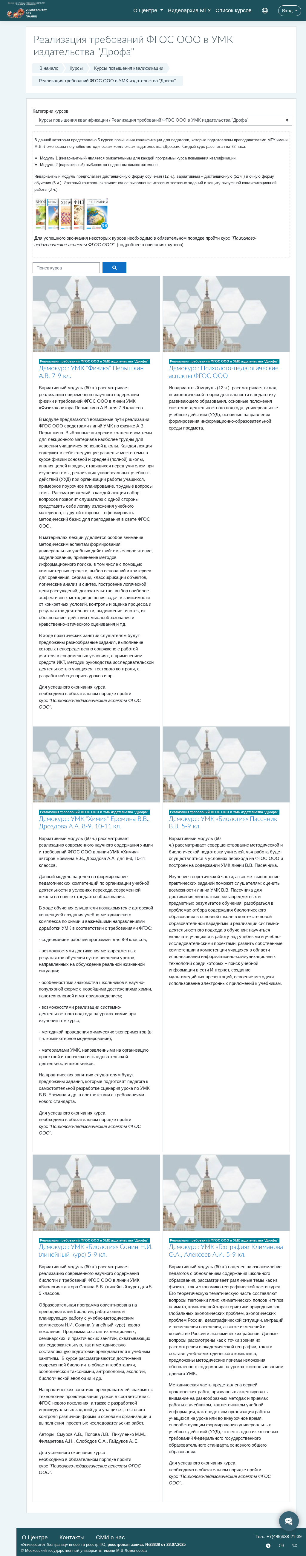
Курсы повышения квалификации (128, 68)
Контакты (72, 1537)
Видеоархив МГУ (189, 10)
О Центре (146, 10)
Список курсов (233, 10)
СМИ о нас (110, 1537)
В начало (48, 68)
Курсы (76, 68)
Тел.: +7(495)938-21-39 (278, 1536)
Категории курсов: (51, 111)
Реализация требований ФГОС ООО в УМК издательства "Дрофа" (107, 80)
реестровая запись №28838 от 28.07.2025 (147, 1544)
